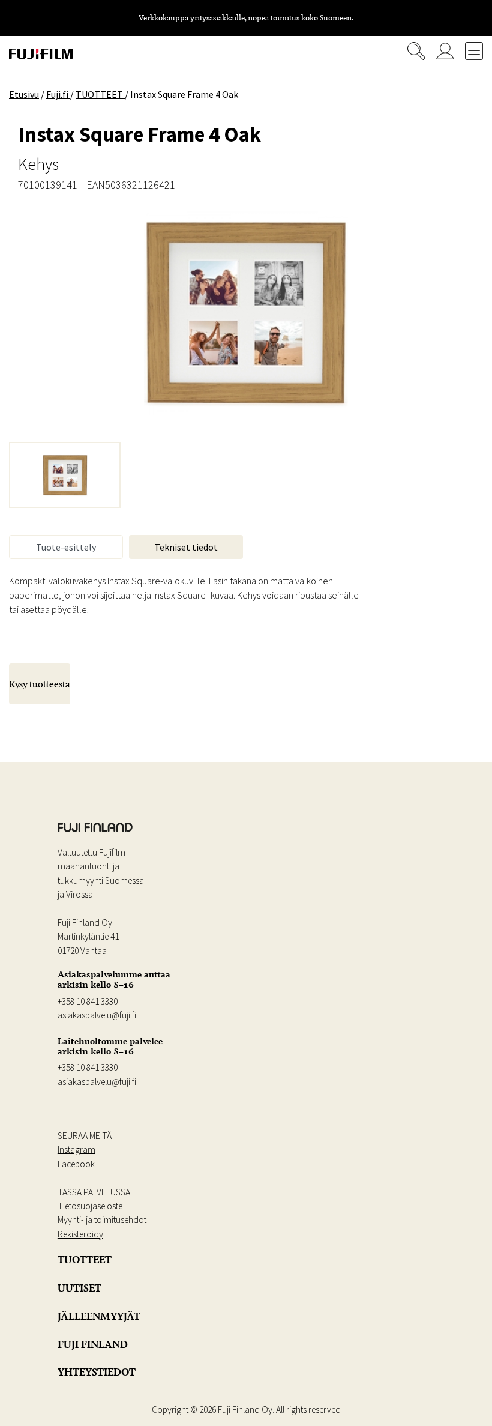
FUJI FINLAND (93, 1344)
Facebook (76, 1164)
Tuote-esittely (66, 547)
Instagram (76, 1149)
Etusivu (24, 94)
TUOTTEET (85, 1259)
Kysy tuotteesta (39, 684)
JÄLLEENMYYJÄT (99, 1316)
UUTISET (79, 1288)
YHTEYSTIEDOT (97, 1372)
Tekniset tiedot (186, 547)
